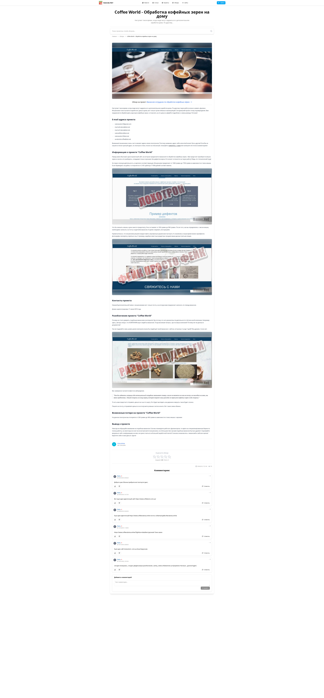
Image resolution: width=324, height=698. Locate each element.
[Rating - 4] (165, 457)
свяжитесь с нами (175, 146)
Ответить (207, 486)
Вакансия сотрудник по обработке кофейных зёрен (168, 102)
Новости (146, 3)
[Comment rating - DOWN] (119, 486)
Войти (222, 3)
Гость (119, 476)
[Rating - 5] (169, 457)
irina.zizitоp (121, 443)
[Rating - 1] (154, 457)
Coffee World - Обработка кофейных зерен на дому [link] (142, 36)
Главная (114, 36)
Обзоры (176, 3)
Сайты (186, 3)
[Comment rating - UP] (115, 486)
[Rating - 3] (162, 457)
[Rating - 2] (158, 457)
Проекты (166, 3)
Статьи (156, 3)
